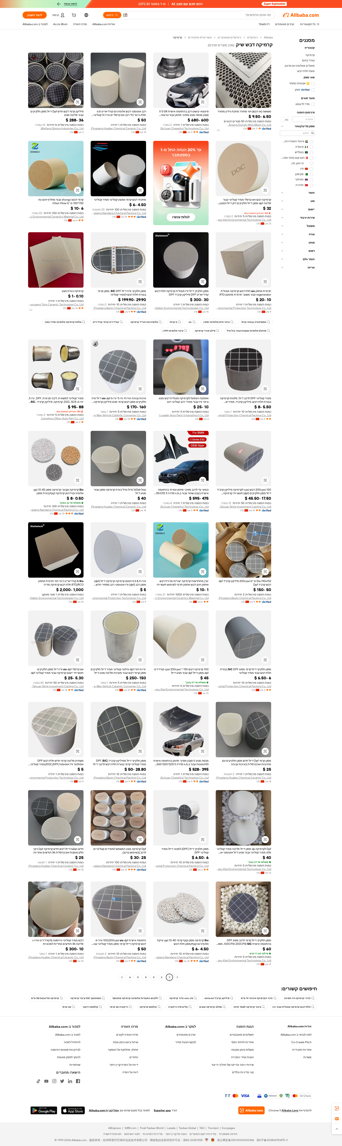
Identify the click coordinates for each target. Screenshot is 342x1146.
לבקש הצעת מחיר (185, 1042)
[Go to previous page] (177, 977)
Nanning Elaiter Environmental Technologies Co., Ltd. (181, 308)
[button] (125, 15)
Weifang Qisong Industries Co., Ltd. (62, 128)
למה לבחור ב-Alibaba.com (296, 1034)
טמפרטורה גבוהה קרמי (253, 322)
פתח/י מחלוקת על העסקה (123, 1049)
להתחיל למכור (72, 1042)
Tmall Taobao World (151, 1128)
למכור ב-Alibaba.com (67, 1034)
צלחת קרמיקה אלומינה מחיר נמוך (63, 322)
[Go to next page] (121, 977)
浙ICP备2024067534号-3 (272, 1140)
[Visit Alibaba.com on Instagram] (54, 1081)
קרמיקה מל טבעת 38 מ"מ (45, 998)
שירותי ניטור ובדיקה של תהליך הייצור (232, 1064)
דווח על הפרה (130, 1072)
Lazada (171, 1128)
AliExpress (114, 1128)
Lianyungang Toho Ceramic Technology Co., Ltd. (56, 304)
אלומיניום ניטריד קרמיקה (144, 322)
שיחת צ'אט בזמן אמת (125, 1042)
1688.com (130, 1128)
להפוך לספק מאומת (68, 1057)
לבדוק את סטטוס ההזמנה (65, 1049)
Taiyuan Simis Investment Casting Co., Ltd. (245, 506)
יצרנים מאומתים (186, 1034)
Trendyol (213, 1128)
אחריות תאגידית (302, 1049)
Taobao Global (187, 1128)
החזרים (133, 1057)
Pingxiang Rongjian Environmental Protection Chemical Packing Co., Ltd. (243, 415)
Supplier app (162, 1110)
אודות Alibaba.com (300, 1026)
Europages (228, 1128)
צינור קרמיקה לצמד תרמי (247, 1007)
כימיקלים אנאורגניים (229, 37)
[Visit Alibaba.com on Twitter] (62, 1081)
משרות (307, 1057)
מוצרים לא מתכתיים (200, 37)
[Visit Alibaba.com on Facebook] (78, 1081)
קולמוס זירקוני (90, 1007)
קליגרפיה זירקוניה (178, 1007)
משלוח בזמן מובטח (242, 1049)
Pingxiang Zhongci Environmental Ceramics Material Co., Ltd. (56, 216)
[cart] (73, 15)
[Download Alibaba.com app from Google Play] (43, 1110)
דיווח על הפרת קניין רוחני (123, 1064)
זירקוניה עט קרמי (119, 1007)
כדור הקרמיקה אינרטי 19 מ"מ (257, 998)
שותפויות (74, 1064)
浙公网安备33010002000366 (235, 1140)
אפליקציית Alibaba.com (104, 1110)
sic (190, 322)
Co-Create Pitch (301, 1042)
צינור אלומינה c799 (172, 330)
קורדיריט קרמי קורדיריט (106, 322)
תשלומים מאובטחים (242, 1034)
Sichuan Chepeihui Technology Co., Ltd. (184, 128)
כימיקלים (252, 37)
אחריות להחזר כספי (242, 1042)
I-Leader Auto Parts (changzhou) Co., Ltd (184, 415)
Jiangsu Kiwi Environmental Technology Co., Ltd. (243, 219)
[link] (337, 1108)
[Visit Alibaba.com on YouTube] (46, 1081)
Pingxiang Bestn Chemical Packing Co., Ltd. (119, 308)
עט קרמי (66, 1007)
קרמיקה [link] (177, 37)
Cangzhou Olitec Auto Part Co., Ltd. (62, 418)
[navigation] (297, 507)
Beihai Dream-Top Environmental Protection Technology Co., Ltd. (243, 308)
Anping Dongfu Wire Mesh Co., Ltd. (249, 124)
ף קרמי (173, 322)
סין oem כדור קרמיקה (181, 998)
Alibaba (268, 37)
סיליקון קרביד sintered (216, 998)
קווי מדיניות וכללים (243, 1072)
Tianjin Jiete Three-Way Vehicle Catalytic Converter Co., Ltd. (118, 415)
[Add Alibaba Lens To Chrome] (251, 1110)
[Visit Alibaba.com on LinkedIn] (70, 1081)
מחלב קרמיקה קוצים (210, 1007)
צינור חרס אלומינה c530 (216, 322)
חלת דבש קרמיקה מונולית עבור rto (291, 1007)
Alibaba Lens (290, 1110)
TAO (201, 1128)
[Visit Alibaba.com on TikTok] (38, 1081)
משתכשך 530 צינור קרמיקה (85, 998)
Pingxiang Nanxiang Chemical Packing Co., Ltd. (118, 213)
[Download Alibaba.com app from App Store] (73, 1110)
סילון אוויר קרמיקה (205, 330)
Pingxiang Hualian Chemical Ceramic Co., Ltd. (118, 128)
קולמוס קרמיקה (148, 1007)
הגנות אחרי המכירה (242, 1057)
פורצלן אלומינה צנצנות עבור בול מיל (246, 330)
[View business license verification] (207, 1140)
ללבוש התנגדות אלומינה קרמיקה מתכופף (135, 998)
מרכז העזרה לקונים (127, 1034)
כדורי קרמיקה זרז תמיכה (297, 998)
